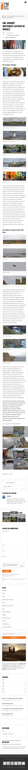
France (3, 602)
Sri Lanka (4, 621)
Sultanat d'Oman (5, 624)
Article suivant (7, 486)
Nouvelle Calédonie (6, 611)
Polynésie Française (6, 618)
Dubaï (3, 596)
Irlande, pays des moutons (12, 16)
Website (4, 556)
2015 (3, 686)
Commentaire (5, 531)
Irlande (10, 474)
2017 (3, 680)
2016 (3, 683)
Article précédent (10, 482)
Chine (3, 593)
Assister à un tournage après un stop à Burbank (12, 698)
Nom (3, 545)
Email (3, 550)
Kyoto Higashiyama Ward (7, 714)
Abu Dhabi (4, 590)
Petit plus (4, 614)
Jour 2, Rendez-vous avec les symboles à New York (12, 708)
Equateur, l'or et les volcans (8, 599)
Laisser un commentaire (10, 37)
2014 (3, 689)
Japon (3, 608)
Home (4, 16)
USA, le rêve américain (6, 627)
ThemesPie (9, 767)
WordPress (23, 767)
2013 (3, 692)
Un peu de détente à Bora (7, 703)
